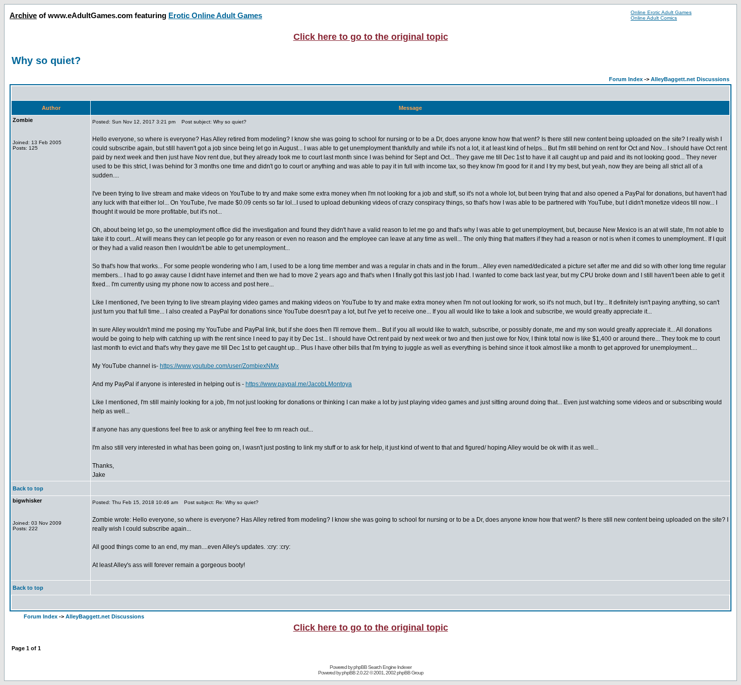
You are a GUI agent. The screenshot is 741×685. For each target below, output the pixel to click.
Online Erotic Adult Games (661, 12)
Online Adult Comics (654, 18)
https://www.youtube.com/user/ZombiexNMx (219, 365)
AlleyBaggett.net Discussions (690, 79)
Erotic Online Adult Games (215, 15)
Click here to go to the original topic (370, 37)
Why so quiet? (46, 60)
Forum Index (626, 79)
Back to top (28, 488)
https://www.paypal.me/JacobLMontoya (298, 384)
